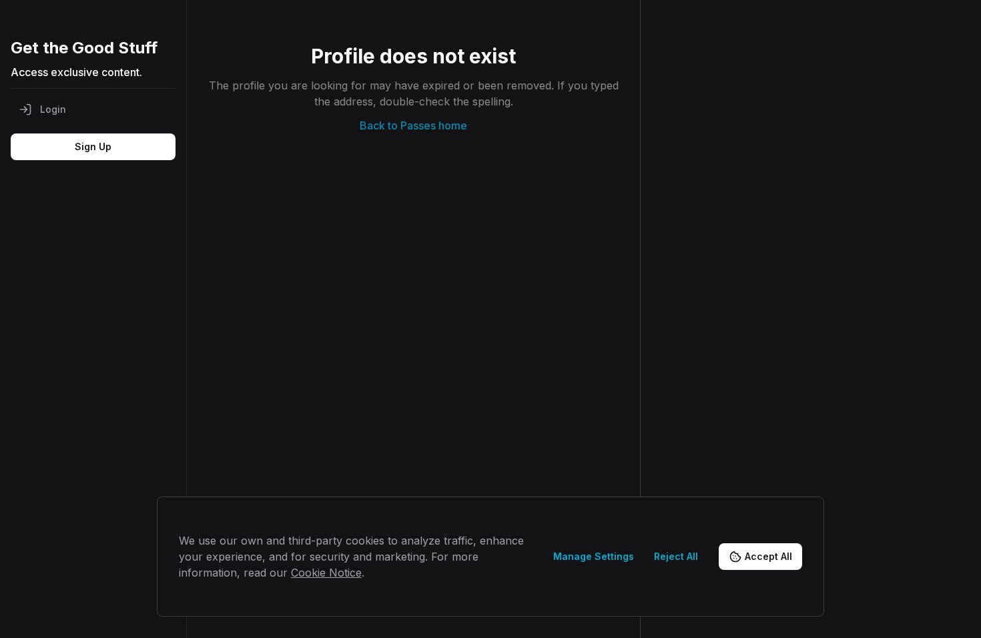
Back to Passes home (413, 125)
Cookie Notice (326, 572)
